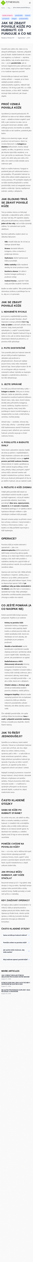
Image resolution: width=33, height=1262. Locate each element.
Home (3, 8)
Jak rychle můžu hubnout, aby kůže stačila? (13, 951)
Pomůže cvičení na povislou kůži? (15, 943)
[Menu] (30, 3)
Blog (9, 8)
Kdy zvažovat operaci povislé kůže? (15, 959)
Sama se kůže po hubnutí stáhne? (15, 935)
